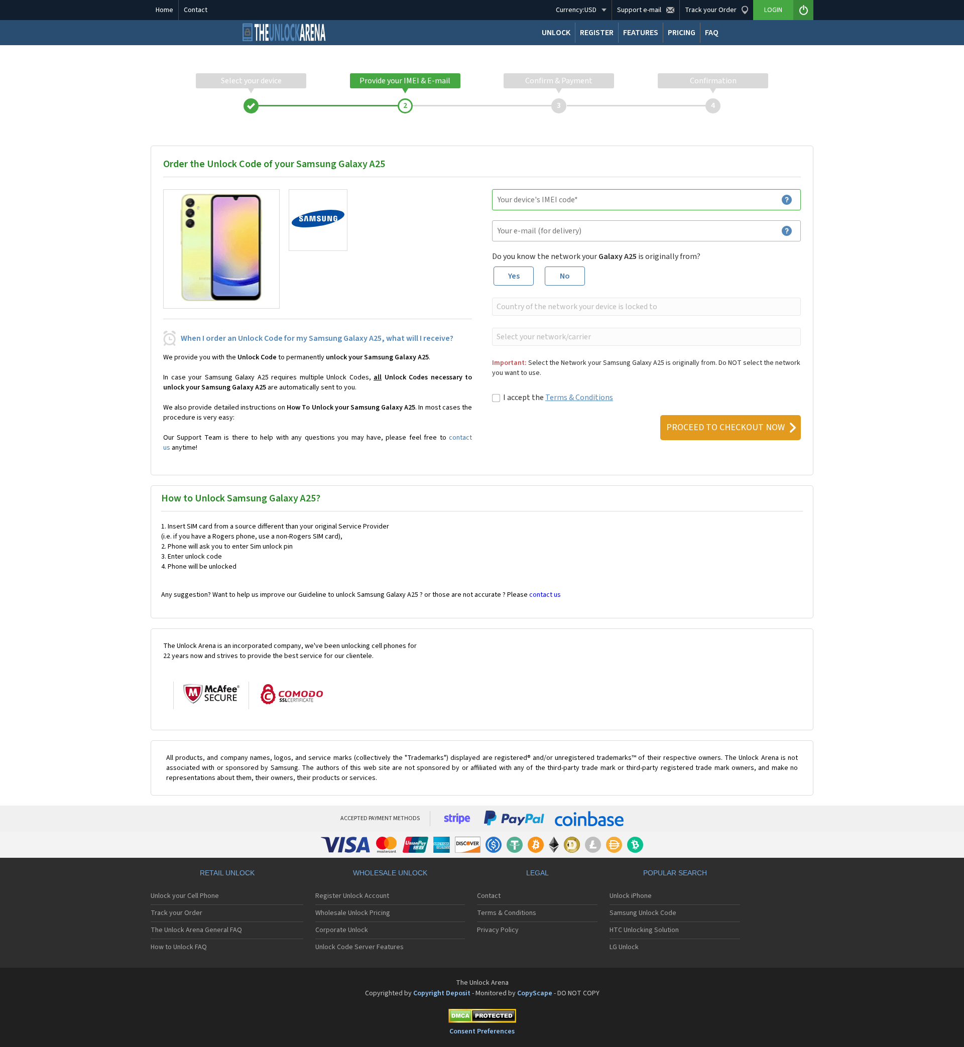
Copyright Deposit (441, 993)
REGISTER (597, 32)
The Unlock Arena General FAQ (196, 930)
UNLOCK (556, 32)
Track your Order (176, 913)
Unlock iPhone (631, 896)
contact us (545, 595)
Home (164, 10)
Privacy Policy (498, 930)
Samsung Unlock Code (643, 913)
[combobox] (645, 306)
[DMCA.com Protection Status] (482, 1017)
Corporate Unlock (341, 930)
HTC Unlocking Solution (644, 930)
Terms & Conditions (579, 397)
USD (576, 10)
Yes (514, 276)
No (565, 276)
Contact (195, 10)
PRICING (681, 32)
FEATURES (640, 32)
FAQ (711, 32)
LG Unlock (624, 947)
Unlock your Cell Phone (185, 896)
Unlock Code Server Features (359, 947)
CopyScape (534, 993)
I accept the (558, 397)
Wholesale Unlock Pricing (352, 913)
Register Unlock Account (352, 896)
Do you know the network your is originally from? (596, 256)
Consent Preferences (482, 1031)
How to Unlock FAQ (179, 947)
